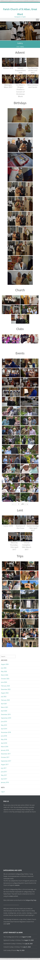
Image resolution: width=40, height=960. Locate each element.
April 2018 (4, 743)
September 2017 (6, 761)
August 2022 (5, 693)
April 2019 (4, 729)
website (17, 885)
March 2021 (4, 707)
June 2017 (4, 772)
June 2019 (4, 721)
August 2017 (5, 764)
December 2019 (5, 714)
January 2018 (5, 750)
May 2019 (4, 725)
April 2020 (4, 711)
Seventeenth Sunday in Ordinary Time (14, 943)
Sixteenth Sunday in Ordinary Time (13, 947)
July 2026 (3, 668)
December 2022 (5, 689)
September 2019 (6, 718)
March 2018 (4, 747)
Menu (20, 20)
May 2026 (4, 671)
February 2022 (5, 700)
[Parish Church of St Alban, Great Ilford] (20, 39)
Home (17, 46)
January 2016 (5, 782)
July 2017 (3, 768)
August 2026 (5, 664)
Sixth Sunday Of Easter (9, 950)
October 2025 (5, 679)
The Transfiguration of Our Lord (12, 937)
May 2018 (4, 739)
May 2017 (4, 775)
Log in (3, 792)
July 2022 (3, 696)
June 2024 (4, 682)
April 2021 (4, 704)
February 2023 (5, 686)
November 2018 (6, 732)
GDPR (8, 924)
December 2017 (5, 754)
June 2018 (4, 736)
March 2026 (4, 675)
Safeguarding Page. (31, 900)
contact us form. (14, 896)
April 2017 (4, 779)
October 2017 (5, 757)
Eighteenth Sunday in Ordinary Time (13, 940)
